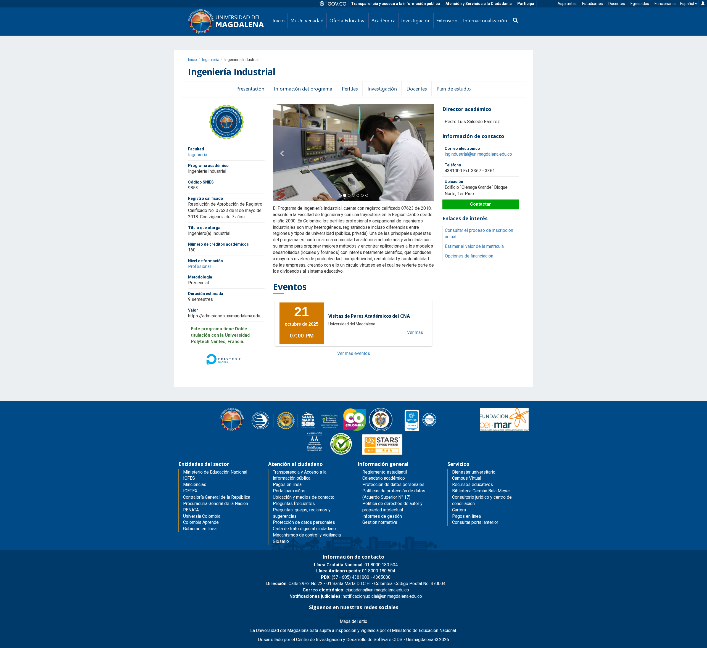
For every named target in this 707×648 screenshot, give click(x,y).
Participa (525, 3)
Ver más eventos (353, 353)
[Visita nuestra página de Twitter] (349, 615)
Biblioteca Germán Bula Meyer (481, 490)
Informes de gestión (382, 516)
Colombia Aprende (201, 522)
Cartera (459, 509)
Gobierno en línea (200, 528)
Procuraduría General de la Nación (215, 503)
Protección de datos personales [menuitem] (304, 522)
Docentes (616, 3)
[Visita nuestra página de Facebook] (342, 615)
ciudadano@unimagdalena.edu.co (356, 590)
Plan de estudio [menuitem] (454, 89)
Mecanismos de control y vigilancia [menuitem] (307, 535)
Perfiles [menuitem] (350, 89)
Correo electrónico (462, 148)
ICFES (189, 478)
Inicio (192, 59)
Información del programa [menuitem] (303, 89)
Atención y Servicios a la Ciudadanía (478, 3)
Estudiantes (592, 3)
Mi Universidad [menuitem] (307, 20)
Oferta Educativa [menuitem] (347, 20)
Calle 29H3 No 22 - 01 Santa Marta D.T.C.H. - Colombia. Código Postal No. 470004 (355, 583)
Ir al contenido (14, 4)
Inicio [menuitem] (279, 20)
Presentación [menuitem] (250, 89)
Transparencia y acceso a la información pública (395, 3)
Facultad (196, 149)
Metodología (200, 277)
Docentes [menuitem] (417, 89)
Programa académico (208, 165)
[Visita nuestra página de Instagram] (357, 615)
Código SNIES (201, 182)
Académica (383, 20)
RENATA (191, 509)
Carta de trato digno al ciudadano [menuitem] (304, 528)
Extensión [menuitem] (446, 20)
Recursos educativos (472, 484)
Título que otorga (204, 227)
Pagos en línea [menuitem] (287, 484)
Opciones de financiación (469, 256)
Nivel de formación (205, 261)
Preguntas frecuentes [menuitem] (294, 503)
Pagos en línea (466, 516)
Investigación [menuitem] (416, 20)
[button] (281, 152)
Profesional (199, 266)
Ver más (415, 332)
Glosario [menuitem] (281, 541)
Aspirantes (567, 3)
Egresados (640, 3)
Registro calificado (205, 198)
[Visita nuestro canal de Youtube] (365, 615)
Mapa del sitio (353, 621)
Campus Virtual (466, 478)
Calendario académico (383, 478)
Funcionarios (666, 3)
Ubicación (454, 181)
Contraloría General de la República (216, 497)
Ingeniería (210, 59)
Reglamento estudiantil (384, 472)
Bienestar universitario (473, 472)
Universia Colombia (201, 516)
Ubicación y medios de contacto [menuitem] (303, 497)
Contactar (480, 204)
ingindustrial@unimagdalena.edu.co (478, 154)
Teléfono (453, 165)
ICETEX (190, 490)
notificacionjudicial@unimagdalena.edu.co (355, 596)
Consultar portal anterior (475, 522)
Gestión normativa (379, 522)
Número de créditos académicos (218, 244)
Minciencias (194, 484)
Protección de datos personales (393, 484)
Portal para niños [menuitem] (289, 490)
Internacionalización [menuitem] (485, 20)
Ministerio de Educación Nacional (215, 472)
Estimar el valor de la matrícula (474, 246)
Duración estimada (205, 293)
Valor (193, 310)
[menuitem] (515, 21)
